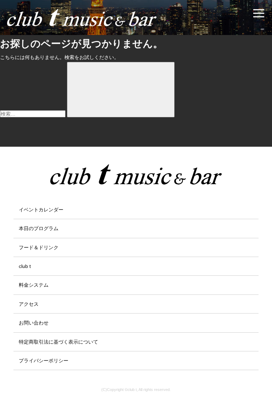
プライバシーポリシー (43, 360)
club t (25, 266)
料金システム (34, 285)
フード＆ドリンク (38, 247)
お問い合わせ (34, 323)
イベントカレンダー (41, 209)
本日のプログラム (38, 228)
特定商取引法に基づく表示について (58, 342)
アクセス (29, 304)
